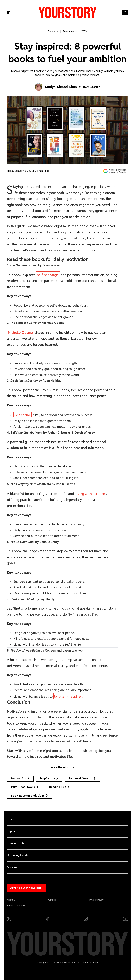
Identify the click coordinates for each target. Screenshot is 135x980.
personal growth (80, 778)
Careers (52, 899)
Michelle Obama (20, 332)
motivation (18, 778)
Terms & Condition (16, 905)
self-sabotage (48, 275)
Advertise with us (61, 767)
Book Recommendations (28, 795)
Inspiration (47, 778)
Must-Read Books (23, 787)
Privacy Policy (96, 899)
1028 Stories (91, 87)
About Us (12, 899)
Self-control (22, 415)
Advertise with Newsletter (26, 888)
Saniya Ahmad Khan (61, 87)
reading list (57, 787)
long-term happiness (68, 696)
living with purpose (90, 493)
